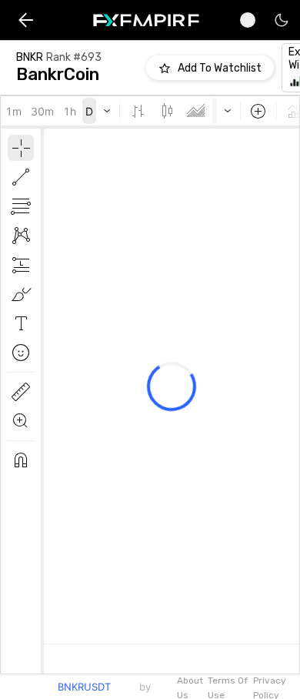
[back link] (25, 20)
